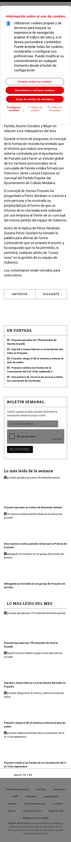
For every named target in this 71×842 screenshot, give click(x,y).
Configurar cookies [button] (15, 109)
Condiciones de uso (34, 803)
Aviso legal (59, 789)
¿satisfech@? (51, 796)
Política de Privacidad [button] (55, 109)
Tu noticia (58, 803)
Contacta (41, 789)
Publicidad (30, 796)
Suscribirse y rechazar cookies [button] (35, 90)
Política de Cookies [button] (36, 109)
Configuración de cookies (35, 818)
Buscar (11, 811)
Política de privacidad (17, 789)
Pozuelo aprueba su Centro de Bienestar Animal (33, 507)
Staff (15, 796)
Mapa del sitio (56, 811)
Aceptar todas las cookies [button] (35, 81)
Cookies (12, 803)
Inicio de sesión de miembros (35, 99)
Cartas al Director (32, 811)
